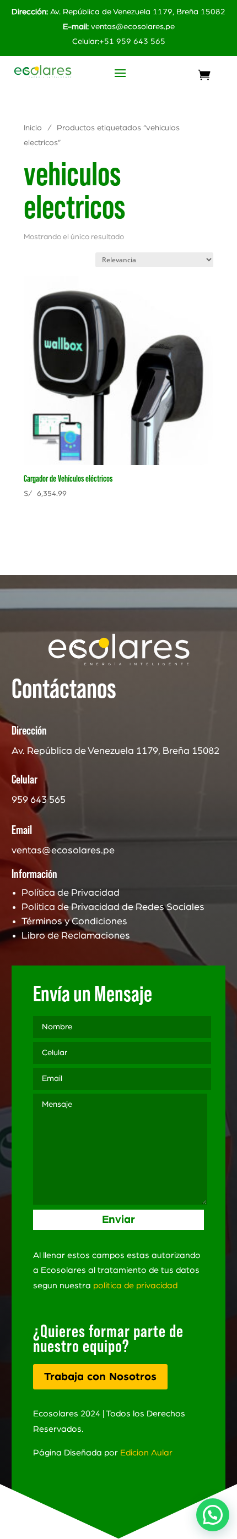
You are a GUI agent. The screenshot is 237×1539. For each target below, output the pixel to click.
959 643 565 (39, 800)
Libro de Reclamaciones (75, 936)
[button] (212, 1514)
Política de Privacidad (70, 893)
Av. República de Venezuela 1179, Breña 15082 (118, 12)
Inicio (33, 128)
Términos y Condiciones (74, 921)
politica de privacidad (135, 1285)
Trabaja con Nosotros (100, 1376)
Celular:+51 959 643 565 (118, 41)
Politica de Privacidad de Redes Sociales (112, 907)
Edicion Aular (146, 1452)
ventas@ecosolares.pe (133, 27)
